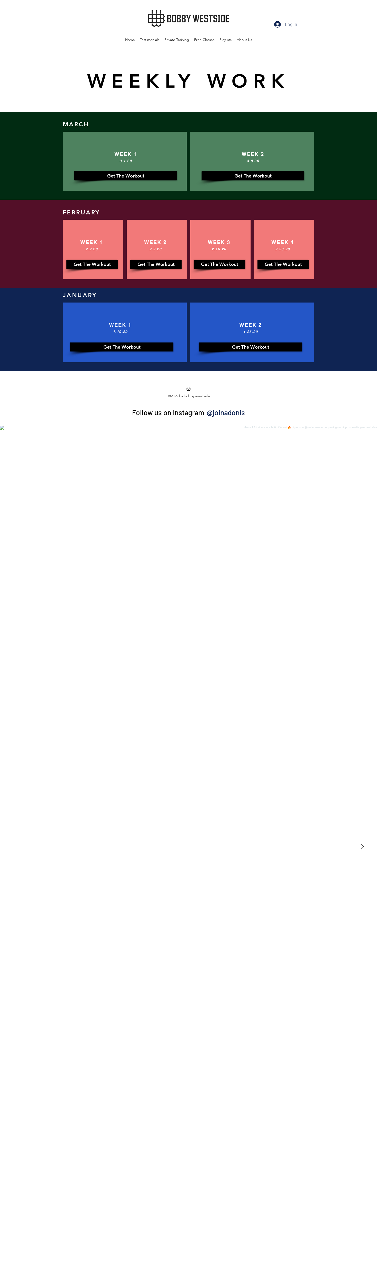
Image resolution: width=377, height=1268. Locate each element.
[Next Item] (362, 846)
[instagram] (188, 388)
